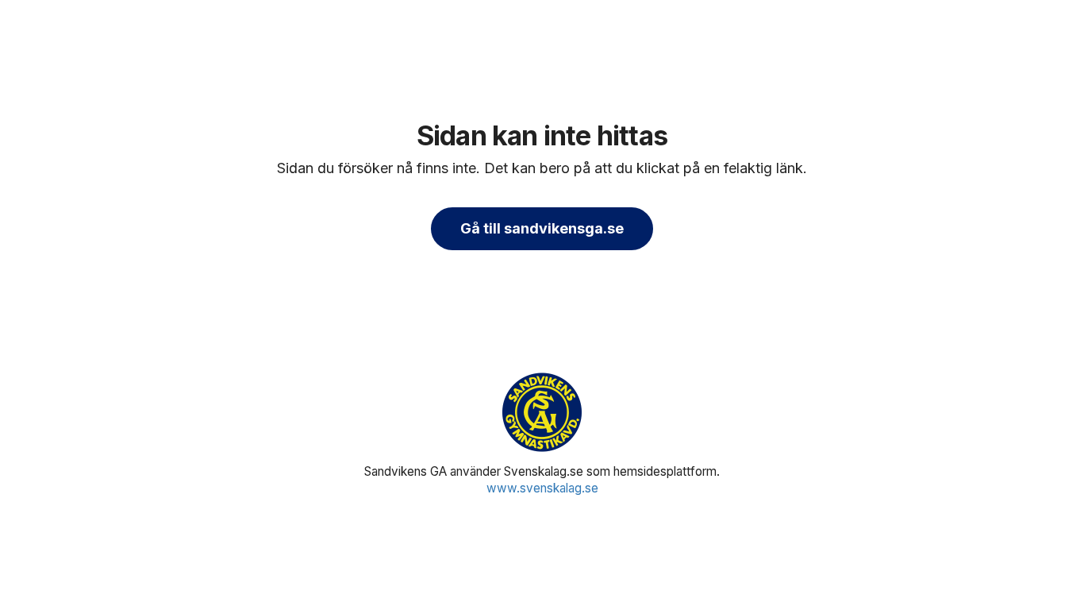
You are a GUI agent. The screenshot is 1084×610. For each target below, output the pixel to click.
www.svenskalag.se (542, 488)
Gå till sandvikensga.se (542, 228)
